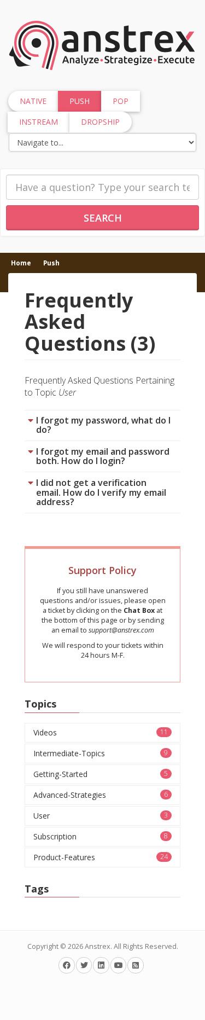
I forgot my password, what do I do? (103, 425)
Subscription (100, 836)
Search (103, 217)
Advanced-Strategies (100, 795)
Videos (100, 732)
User (100, 815)
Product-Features (100, 857)
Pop (120, 101)
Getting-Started (100, 774)
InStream (38, 122)
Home (21, 262)
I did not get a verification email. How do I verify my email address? (101, 492)
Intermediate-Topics (100, 753)
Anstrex (97, 946)
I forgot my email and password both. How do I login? (102, 456)
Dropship (100, 122)
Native (33, 101)
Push (51, 262)
